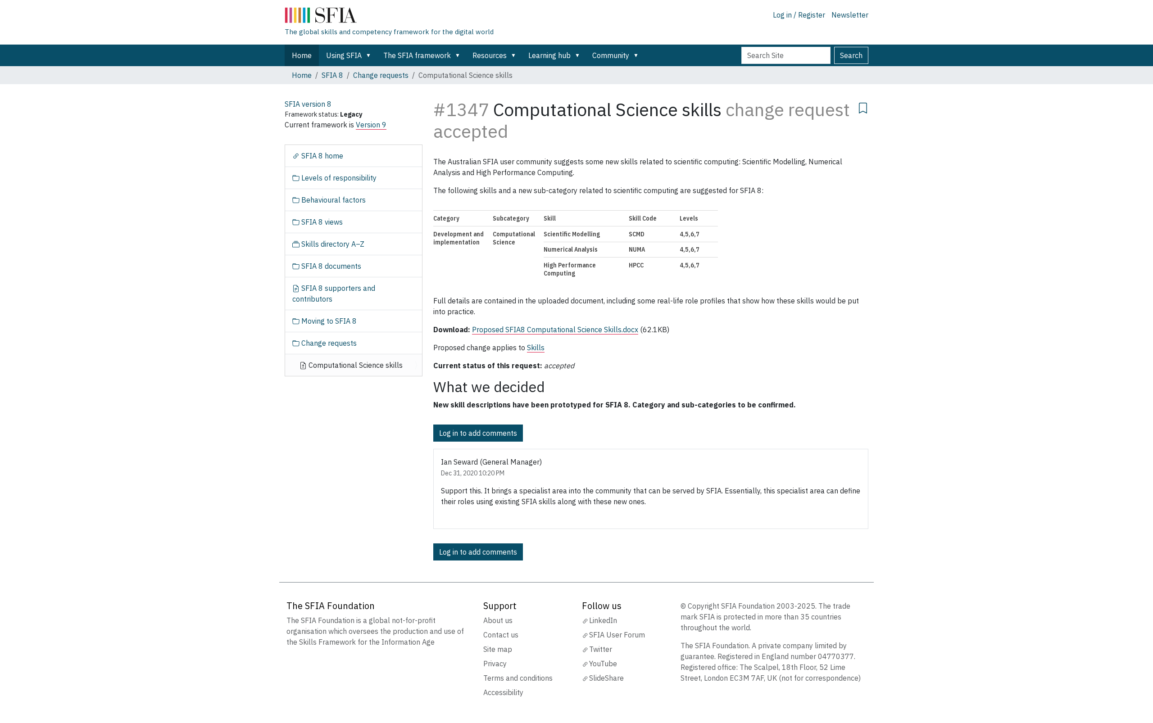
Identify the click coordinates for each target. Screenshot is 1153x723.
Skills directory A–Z (332, 244)
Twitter (600, 649)
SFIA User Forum (617, 634)
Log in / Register (799, 14)
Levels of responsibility (338, 177)
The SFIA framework (417, 55)
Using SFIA (344, 55)
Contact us (500, 634)
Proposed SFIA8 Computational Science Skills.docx (555, 329)
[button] (370, 55)
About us (498, 620)
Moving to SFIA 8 (328, 320)
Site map (497, 649)
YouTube (603, 663)
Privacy (495, 663)
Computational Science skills (355, 365)
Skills (536, 347)
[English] (389, 17)
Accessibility (503, 692)
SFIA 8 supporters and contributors (333, 293)
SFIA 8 (332, 75)
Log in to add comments (478, 433)
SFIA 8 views (321, 221)
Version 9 (371, 124)
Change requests (381, 75)
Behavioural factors (333, 199)
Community (610, 55)
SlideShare (606, 677)
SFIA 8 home (321, 155)
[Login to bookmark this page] (863, 106)
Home (302, 55)
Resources (489, 55)
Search (851, 55)
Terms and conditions (518, 677)
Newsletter (849, 14)
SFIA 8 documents (330, 266)
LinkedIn (603, 620)
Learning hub (549, 55)
